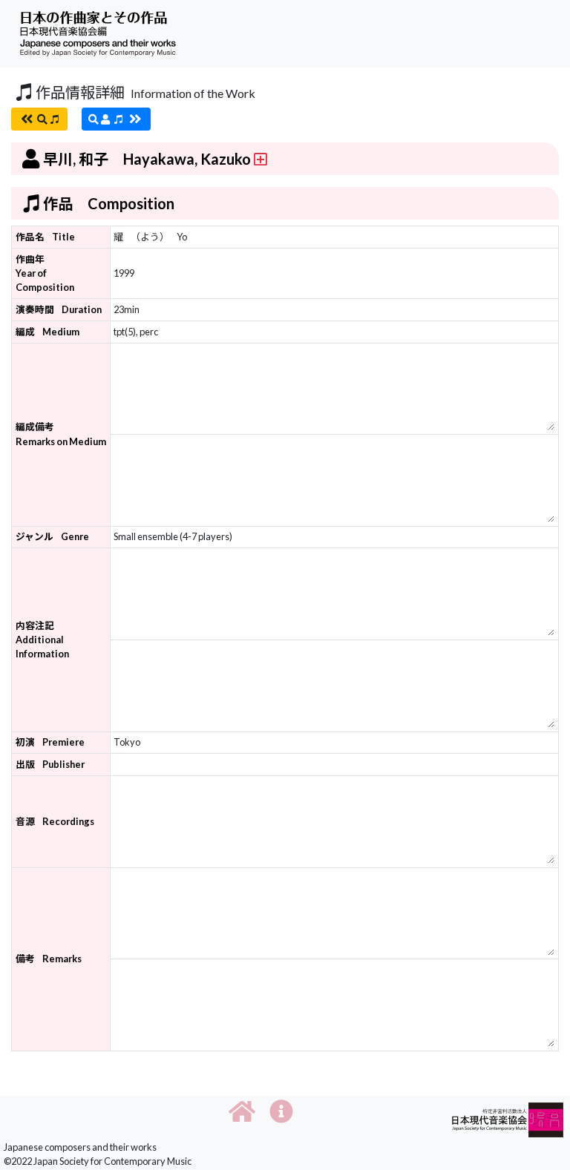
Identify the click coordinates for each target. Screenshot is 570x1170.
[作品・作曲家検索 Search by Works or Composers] (39, 119)
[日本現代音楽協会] (507, 1118)
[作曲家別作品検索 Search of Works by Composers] (116, 119)
